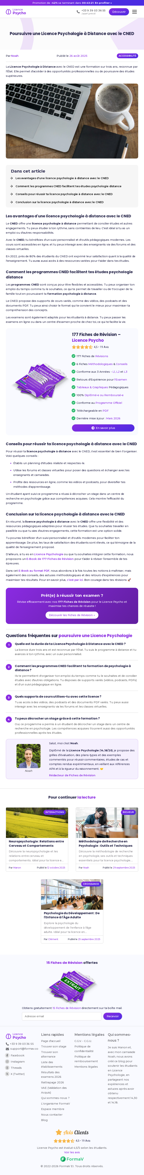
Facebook (17, 1055)
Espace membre (52, 1109)
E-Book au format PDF (34, 570)
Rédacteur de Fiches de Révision (72, 775)
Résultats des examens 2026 (51, 1075)
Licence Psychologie (48, 554)
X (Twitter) (18, 1074)
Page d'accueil (50, 1041)
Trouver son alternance (49, 1054)
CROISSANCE (91, 884)
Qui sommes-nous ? (55, 1098)
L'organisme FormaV (55, 1103)
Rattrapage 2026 (52, 1082)
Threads (16, 1068)
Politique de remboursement (86, 1059)
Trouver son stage (53, 1046)
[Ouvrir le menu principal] (134, 11)
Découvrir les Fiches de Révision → (72, 615)
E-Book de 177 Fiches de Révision (50, 559)
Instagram (18, 1061)
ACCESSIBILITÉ (127, 55)
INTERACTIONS (54, 812)
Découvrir (119, 11)
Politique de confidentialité (84, 1049)
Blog (44, 1120)
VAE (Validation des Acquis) (54, 1090)
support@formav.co (24, 1048)
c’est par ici (75, 580)
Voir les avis (72, 1152)
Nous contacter (51, 1114)
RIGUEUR (128, 812)
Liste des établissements (51, 1064)
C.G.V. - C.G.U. (83, 1041)
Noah (15, 56)
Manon (17, 867)
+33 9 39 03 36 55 (21, 1044)
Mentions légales (86, 1066)
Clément (53, 939)
